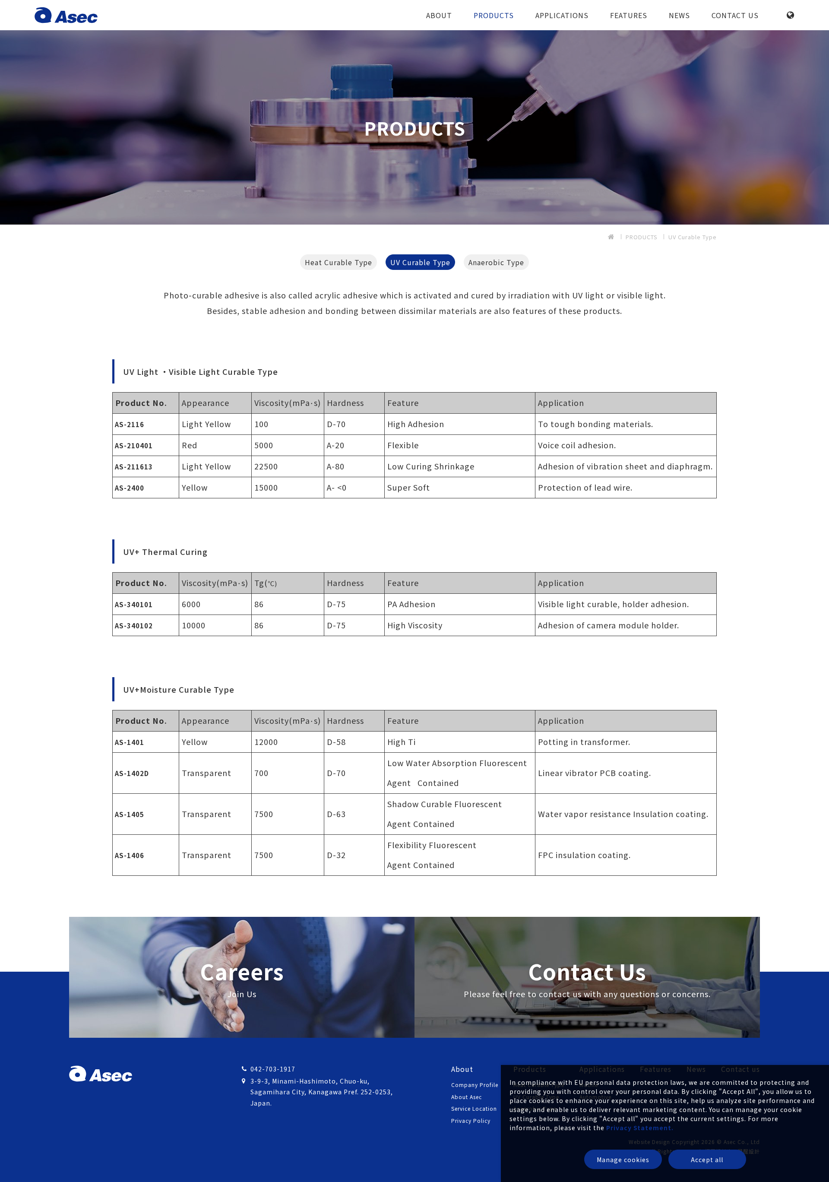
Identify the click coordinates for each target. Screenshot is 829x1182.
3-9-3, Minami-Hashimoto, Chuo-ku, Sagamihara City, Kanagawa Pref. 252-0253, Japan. (321, 1092)
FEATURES (628, 15)
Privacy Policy (470, 1120)
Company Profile (474, 1084)
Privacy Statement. (640, 1127)
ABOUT (439, 15)
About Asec (466, 1096)
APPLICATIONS (562, 15)
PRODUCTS (494, 15)
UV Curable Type (692, 237)
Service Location (474, 1108)
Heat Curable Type (338, 262)
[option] (414, 127)
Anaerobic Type (496, 262)
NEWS (679, 15)
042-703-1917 (272, 1069)
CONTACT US (735, 15)
